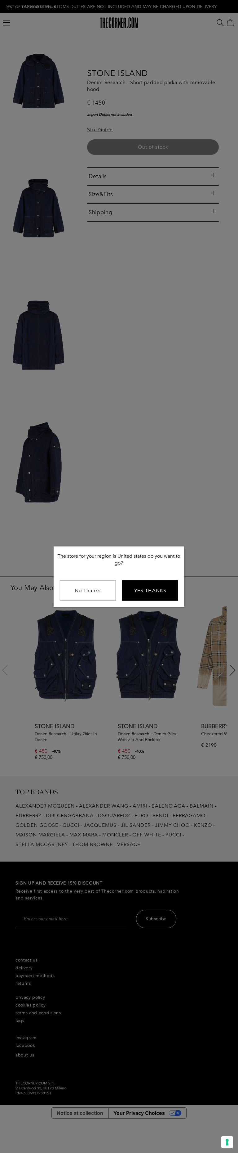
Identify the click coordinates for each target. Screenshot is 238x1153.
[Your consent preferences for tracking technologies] (227, 1142)
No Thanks (88, 590)
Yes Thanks (150, 590)
